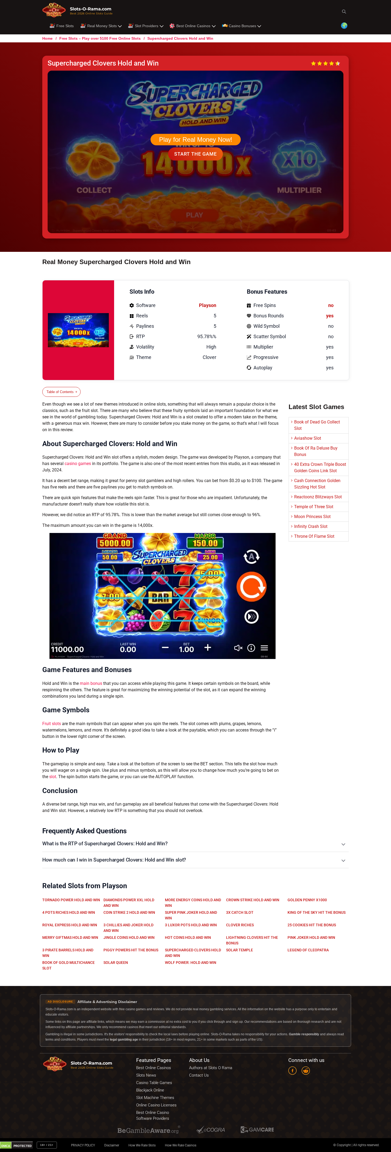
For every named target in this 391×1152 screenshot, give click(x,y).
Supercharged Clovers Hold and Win (193, 953)
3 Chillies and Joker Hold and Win (128, 928)
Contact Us (199, 1075)
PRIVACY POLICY (83, 1145)
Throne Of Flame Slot (314, 536)
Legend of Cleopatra (308, 950)
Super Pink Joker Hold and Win (191, 915)
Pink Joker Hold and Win (311, 937)
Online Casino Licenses (156, 1105)
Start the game (195, 154)
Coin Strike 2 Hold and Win (129, 912)
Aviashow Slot (307, 438)
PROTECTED (23, 1145)
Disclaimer (111, 1145)
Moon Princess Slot (312, 516)
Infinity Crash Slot (310, 526)
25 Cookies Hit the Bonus (312, 925)
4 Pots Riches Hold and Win (68, 912)
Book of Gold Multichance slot (68, 965)
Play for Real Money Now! (195, 139)
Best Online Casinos (193, 26)
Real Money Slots (102, 26)
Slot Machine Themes (155, 1097)
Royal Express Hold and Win (69, 925)
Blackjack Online (150, 1090)
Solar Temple (239, 950)
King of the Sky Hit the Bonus (317, 912)
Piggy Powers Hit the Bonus (130, 950)
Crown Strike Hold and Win (252, 900)
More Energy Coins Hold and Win (193, 903)
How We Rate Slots (142, 1145)
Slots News (146, 1075)
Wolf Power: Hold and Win (190, 962)
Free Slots (65, 26)
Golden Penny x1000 (307, 900)
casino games (78, 463)
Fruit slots (51, 723)
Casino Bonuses (242, 26)
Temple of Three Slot (313, 506)
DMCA (5, 1145)
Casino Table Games (154, 1082)
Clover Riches (240, 925)
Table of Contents (60, 392)
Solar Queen (115, 962)
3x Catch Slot (239, 912)
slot (52, 776)
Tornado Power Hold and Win (71, 900)
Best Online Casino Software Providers (152, 1115)
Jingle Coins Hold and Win (129, 937)
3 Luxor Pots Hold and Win (191, 925)
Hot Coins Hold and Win (188, 937)
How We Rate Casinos (180, 1145)
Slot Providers (146, 26)
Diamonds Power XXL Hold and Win (128, 903)
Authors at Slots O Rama (210, 1067)
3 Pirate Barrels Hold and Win (67, 953)
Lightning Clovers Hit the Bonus (252, 940)
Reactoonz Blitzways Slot (318, 496)
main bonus (91, 683)
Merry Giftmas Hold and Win (70, 937)
